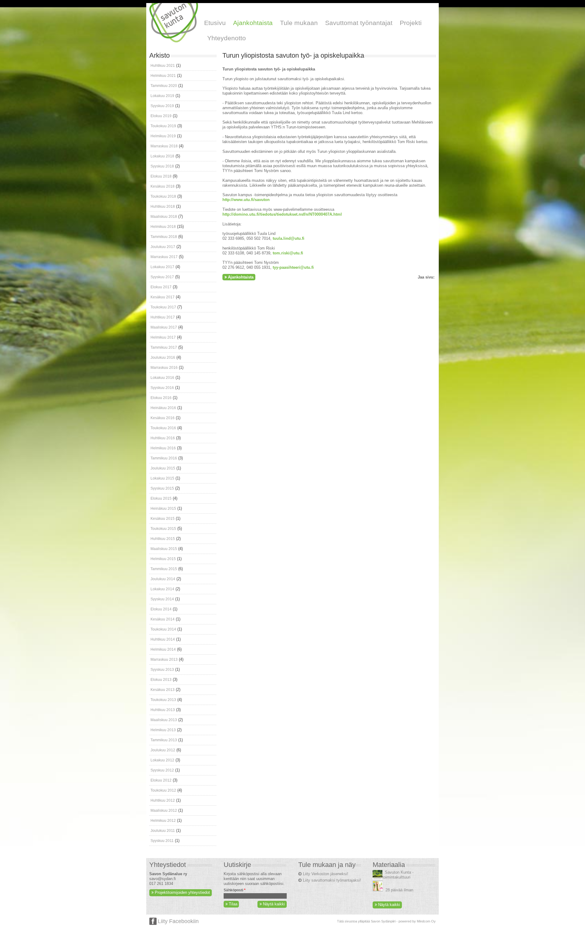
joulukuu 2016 (163, 357)
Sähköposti (235, 890)
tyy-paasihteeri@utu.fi (293, 267)
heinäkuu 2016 (163, 408)
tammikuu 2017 (164, 347)
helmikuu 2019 (163, 136)
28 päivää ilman (399, 890)
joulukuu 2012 (163, 750)
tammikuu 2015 (164, 569)
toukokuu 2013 (163, 700)
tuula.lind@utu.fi (288, 238)
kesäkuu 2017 (163, 297)
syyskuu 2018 (162, 166)
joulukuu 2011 (163, 831)
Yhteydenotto (226, 37)
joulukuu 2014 (163, 579)
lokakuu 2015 (162, 478)
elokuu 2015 (161, 498)
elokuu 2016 (161, 398)
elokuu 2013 (161, 680)
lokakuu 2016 (162, 378)
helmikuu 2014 (163, 649)
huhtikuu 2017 (163, 317)
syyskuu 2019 (162, 106)
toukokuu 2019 (163, 126)
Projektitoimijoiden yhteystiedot (182, 892)
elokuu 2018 (161, 176)
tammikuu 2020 (164, 86)
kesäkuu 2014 (163, 619)
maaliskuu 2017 (164, 327)
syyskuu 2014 (162, 599)
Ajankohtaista (253, 22)
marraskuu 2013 (164, 659)
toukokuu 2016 (163, 428)
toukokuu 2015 (163, 529)
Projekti (411, 22)
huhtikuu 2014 (163, 639)
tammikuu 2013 (164, 740)
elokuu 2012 (161, 780)
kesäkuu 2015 (163, 518)
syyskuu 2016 (162, 388)
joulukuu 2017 (163, 247)
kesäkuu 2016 (163, 418)
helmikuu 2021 (163, 76)
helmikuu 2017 (163, 337)
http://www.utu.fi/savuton (246, 199)
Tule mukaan (299, 22)
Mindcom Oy (426, 921)
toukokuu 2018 (163, 196)
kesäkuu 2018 (163, 186)
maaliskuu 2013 (164, 720)
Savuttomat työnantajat (358, 22)
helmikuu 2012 (163, 820)
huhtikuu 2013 (163, 710)
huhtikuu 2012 (163, 800)
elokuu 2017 (161, 287)
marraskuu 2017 (164, 257)
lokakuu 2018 (162, 156)
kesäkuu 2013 (163, 690)
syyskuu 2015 (162, 488)
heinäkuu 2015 (163, 508)
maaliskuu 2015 (164, 549)
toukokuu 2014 (163, 629)
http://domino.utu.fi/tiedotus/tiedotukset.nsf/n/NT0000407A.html (282, 214)
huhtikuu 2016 (163, 438)
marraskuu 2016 (164, 367)
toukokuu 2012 (163, 790)
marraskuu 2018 (164, 146)
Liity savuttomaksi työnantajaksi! (332, 880)
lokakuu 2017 (162, 267)
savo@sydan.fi (162, 878)
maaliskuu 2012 (164, 810)
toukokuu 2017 (163, 307)
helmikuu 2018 (163, 227)
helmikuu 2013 (163, 730)
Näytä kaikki (274, 904)
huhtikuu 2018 (163, 206)
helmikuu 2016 (163, 448)
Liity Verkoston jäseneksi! (325, 874)
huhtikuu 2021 (163, 65)
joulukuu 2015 (163, 468)
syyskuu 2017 (162, 277)
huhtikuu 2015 (163, 539)
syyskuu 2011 (162, 841)
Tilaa (232, 904)
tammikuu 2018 (164, 237)
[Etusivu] (173, 41)
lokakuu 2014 (162, 589)
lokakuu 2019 (162, 96)
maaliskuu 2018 (164, 216)
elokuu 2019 (161, 116)
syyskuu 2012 (162, 770)
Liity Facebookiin (178, 921)
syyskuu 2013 (162, 669)
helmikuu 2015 (163, 559)
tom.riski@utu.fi (288, 253)
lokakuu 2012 (162, 760)
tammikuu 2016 (164, 458)
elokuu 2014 (161, 609)
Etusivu (215, 22)
